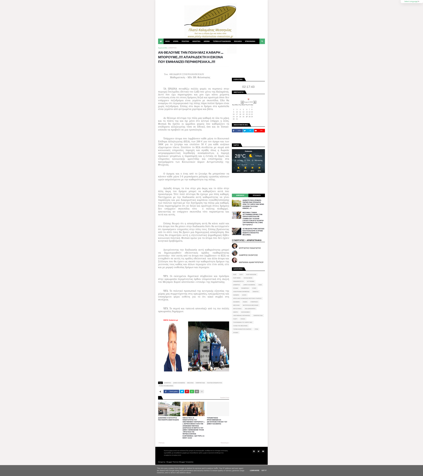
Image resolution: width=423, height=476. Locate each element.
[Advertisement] (248, 60)
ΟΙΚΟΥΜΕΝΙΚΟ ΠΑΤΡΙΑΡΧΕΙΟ (241, 315)
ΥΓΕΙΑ (256, 329)
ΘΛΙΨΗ (244, 295)
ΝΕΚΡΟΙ (235, 312)
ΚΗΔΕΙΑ (245, 302)
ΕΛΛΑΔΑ (235, 288)
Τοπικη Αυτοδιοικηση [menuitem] (222, 41)
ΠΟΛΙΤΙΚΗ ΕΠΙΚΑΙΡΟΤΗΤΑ (214, 383)
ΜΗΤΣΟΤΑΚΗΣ (237, 309)
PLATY (241, 274)
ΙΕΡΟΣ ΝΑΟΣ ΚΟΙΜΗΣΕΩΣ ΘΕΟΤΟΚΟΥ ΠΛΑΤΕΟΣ (247, 298)
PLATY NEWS (236, 278)
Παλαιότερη (224, 443)
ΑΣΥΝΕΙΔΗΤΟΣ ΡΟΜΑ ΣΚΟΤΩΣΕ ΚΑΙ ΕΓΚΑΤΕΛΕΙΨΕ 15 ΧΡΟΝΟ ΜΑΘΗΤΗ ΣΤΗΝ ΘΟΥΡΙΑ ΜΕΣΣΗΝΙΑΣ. (253, 232)
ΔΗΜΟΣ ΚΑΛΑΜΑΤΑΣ (179, 383)
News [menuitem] (167, 41)
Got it (264, 470)
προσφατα (257, 195)
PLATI (234, 274)
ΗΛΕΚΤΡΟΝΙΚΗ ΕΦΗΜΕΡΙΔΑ (241, 291)
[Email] (197, 391)
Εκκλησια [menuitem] (238, 41)
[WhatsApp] (192, 391)
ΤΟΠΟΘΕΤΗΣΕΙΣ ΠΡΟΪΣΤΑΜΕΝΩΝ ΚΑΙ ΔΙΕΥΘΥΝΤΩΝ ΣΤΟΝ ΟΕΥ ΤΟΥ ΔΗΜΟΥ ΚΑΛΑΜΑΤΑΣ (217, 421)
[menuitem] (161, 41)
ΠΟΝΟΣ (243, 319)
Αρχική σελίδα (162, 48)
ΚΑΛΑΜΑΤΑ (236, 302)
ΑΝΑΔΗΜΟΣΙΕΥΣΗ (238, 281)
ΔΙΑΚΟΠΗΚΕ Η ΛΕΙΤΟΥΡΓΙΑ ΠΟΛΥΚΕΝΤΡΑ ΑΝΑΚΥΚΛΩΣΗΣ (168, 419)
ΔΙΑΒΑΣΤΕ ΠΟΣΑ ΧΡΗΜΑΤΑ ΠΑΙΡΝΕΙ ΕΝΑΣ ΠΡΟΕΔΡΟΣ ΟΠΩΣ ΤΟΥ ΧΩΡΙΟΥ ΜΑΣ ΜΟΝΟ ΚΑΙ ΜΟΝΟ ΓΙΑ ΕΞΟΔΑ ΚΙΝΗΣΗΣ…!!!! (253, 204)
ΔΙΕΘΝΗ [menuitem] (207, 41)
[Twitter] (182, 391)
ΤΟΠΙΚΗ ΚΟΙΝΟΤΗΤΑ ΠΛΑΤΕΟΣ (242, 329)
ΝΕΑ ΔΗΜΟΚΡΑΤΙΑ (250, 309)
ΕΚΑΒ (260, 285)
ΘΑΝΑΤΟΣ (256, 291)
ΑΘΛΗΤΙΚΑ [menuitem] (196, 41)
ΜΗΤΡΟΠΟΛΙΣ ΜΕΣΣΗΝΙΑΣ (250, 305)
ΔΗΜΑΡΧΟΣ (172, 48)
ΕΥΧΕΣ (254, 288)
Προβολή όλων (224, 398)
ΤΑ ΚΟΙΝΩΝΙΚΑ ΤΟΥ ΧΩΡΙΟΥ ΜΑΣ (242, 322)
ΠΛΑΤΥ (235, 319)
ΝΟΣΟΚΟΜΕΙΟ (245, 312)
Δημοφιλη (240, 195)
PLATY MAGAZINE (251, 274)
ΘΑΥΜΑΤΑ (236, 295)
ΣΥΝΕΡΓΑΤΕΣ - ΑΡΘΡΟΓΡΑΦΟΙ (246, 240)
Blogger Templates (186, 462)
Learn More (254, 470)
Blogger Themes (172, 462)
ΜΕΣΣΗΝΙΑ (190, 383)
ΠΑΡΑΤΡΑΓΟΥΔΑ (200, 383)
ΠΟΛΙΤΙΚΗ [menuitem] (185, 41)
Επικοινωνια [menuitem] (250, 41)
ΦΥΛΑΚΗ (235, 332)
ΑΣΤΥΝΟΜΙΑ (250, 281)
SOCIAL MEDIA (248, 278)
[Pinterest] (187, 391)
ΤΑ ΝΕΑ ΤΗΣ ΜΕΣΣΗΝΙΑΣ (166, 386)
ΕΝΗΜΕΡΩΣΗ (245, 288)
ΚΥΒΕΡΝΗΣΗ (254, 302)
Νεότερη (161, 443)
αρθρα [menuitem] (175, 41)
